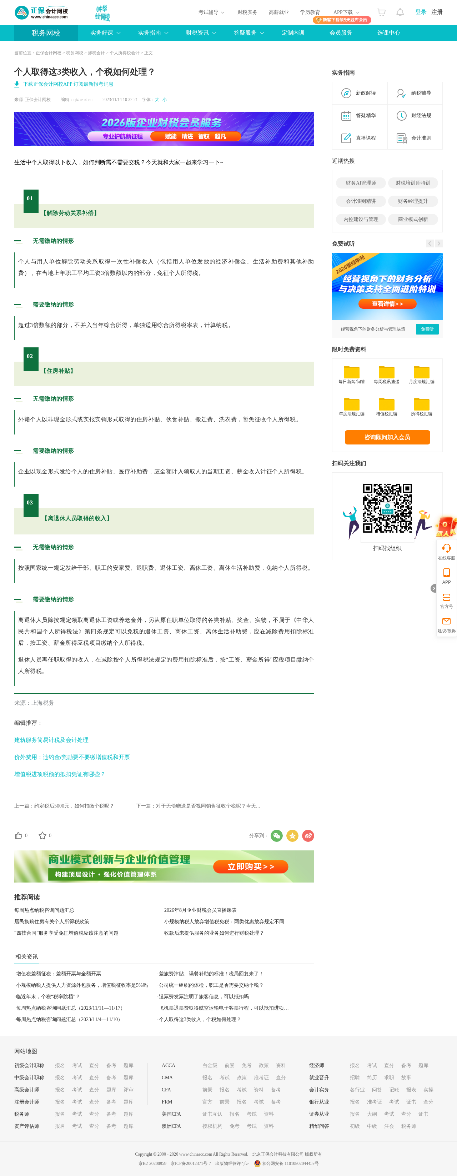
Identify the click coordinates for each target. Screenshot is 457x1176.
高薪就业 (279, 12)
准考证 (261, 1077)
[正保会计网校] (41, 12)
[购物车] (381, 10)
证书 (411, 1102)
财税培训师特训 (413, 183)
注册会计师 (26, 1102)
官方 (207, 1102)
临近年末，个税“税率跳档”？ (48, 996)
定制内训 (293, 33)
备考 (111, 1065)
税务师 (21, 1114)
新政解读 (366, 93)
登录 (421, 12)
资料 (281, 1065)
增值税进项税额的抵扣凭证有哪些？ (60, 774)
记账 (394, 1089)
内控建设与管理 (360, 219)
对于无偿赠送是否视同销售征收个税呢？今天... (208, 806)
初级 (355, 1126)
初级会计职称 (29, 1065)
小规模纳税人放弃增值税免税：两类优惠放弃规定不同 (224, 921)
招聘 (355, 1077)
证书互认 (212, 1114)
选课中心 (388, 33)
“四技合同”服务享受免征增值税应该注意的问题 (66, 933)
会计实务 (319, 1089)
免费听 (427, 329)
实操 (428, 1089)
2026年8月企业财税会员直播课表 (200, 910)
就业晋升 (319, 1077)
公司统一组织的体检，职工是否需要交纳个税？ (211, 985)
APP (446, 582)
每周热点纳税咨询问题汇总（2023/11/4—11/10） (69, 1019)
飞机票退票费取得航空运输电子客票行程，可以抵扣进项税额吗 (229, 1008)
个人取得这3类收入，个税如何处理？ (200, 1019)
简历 (372, 1077)
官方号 (446, 606)
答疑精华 (366, 115)
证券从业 (319, 1114)
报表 (411, 1089)
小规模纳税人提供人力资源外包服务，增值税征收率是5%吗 (82, 985)
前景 (230, 1065)
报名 (60, 1065)
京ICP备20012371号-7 (191, 1163)
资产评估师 (26, 1126)
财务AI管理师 (361, 183)
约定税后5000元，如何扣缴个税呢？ (74, 806)
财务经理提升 (413, 201)
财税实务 (247, 12)
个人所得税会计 (125, 52)
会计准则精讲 (361, 201)
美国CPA (171, 1114)
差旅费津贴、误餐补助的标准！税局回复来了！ (211, 973)
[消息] (400, 10)
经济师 (316, 1065)
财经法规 (421, 115)
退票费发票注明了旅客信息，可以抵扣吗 (204, 996)
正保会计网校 (48, 52)
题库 (129, 1065)
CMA (167, 1077)
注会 (389, 1126)
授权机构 (212, 1126)
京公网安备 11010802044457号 (290, 1163)
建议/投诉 (447, 630)
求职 (389, 1077)
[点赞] (18, 835)
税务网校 (46, 33)
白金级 (209, 1065)
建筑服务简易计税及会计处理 (51, 740)
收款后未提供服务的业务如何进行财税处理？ (214, 933)
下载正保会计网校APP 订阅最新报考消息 (68, 84)
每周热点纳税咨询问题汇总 (44, 910)
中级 (372, 1126)
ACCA (168, 1065)
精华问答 (319, 1126)
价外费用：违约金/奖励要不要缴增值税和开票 (72, 757)
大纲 (372, 1114)
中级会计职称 (29, 1077)
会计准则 (421, 138)
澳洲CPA (171, 1126)
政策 (264, 1065)
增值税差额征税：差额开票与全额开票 (58, 973)
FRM (167, 1102)
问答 (377, 1089)
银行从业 (319, 1102)
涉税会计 (96, 52)
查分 (94, 1065)
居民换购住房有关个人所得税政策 (51, 921)
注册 (437, 12)
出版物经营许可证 (232, 1163)
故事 (406, 1077)
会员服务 (341, 33)
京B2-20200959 (152, 1163)
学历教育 (310, 12)
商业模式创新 (413, 219)
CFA (166, 1089)
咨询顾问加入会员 (387, 437)
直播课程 (366, 138)
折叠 (433, 588)
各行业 (357, 1089)
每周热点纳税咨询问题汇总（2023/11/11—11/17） (70, 1008)
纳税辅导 (421, 93)
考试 (77, 1065)
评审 (129, 1089)
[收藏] (42, 835)
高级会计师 (26, 1089)
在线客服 (446, 558)
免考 (247, 1065)
